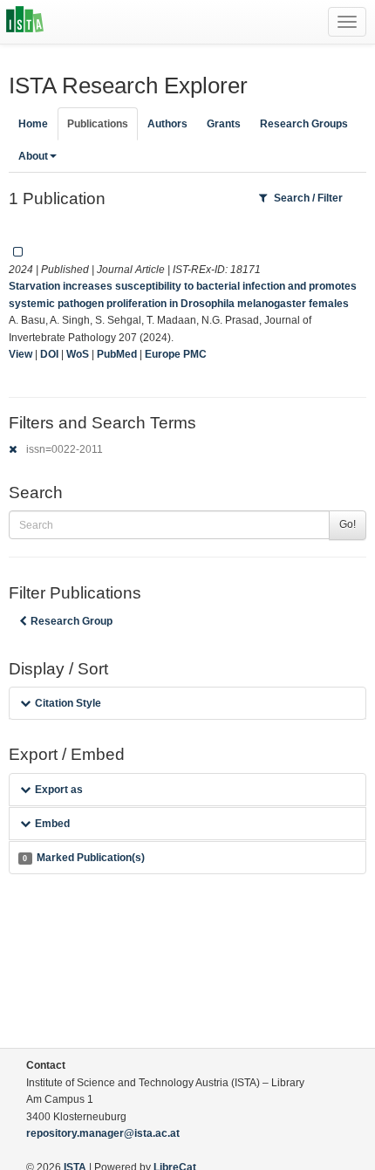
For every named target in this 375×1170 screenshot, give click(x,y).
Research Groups (304, 124)
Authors (167, 124)
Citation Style (68, 703)
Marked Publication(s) (83, 858)
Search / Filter (308, 198)
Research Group (71, 621)
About (33, 156)
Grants (224, 124)
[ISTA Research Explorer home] (25, 22)
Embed (52, 824)
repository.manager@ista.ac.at (103, 1133)
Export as (59, 789)
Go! (347, 524)
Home (33, 124)
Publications (97, 124)
